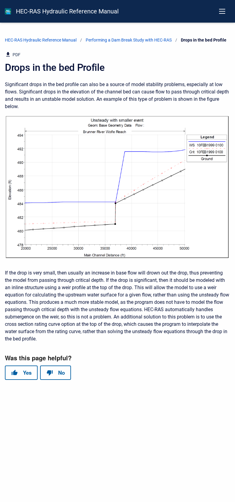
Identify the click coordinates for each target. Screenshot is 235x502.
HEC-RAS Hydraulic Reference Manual (67, 11)
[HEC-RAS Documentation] (8, 11)
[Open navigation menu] (222, 11)
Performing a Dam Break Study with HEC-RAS (129, 40)
